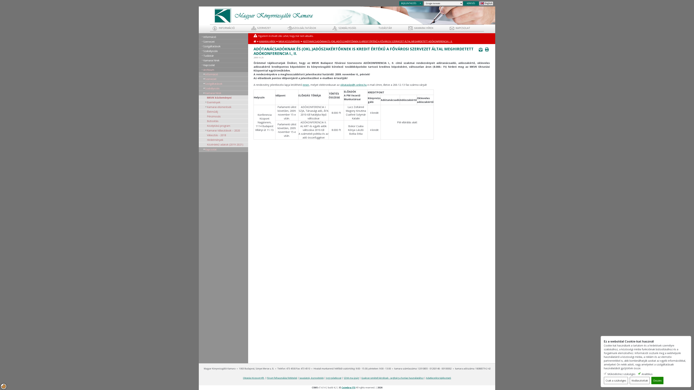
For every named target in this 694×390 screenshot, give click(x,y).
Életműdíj (212, 111)
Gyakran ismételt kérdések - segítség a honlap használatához (392, 378)
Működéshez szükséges (621, 374)
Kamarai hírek (423, 28)
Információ (227, 28)
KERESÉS (471, 3)
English (488, 3)
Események (213, 102)
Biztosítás (213, 121)
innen (306, 84)
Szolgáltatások (304, 28)
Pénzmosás (214, 116)
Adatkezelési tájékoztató (438, 378)
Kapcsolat (463, 28)
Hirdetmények (215, 140)
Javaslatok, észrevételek (311, 378)
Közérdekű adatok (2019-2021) (225, 144)
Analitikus (647, 374)
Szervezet (264, 28)
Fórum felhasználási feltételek (282, 378)
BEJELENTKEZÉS (408, 3)
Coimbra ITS (348, 387)
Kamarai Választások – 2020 (223, 130)
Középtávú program (218, 125)
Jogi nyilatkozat (333, 378)
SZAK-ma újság (351, 378)
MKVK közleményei (219, 97)
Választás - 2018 (216, 135)
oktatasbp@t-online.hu (353, 84)
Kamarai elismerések (219, 107)
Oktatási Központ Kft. (253, 378)
